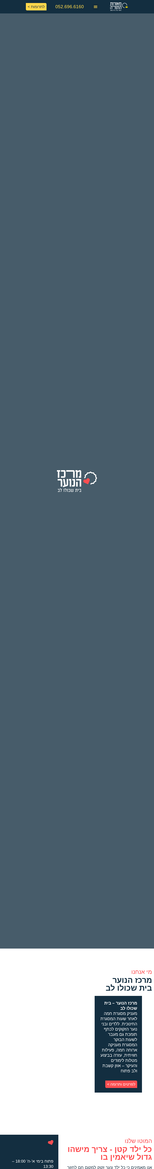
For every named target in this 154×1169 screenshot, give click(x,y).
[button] (95, 7)
